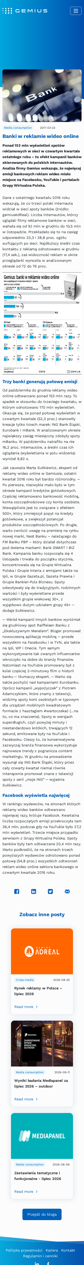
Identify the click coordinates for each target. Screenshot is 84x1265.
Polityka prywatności (24, 1250)
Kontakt (68, 1250)
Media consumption (18, 127)
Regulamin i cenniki (40, 1256)
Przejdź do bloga (42, 1214)
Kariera (52, 1250)
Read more (23, 1006)
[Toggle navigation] (76, 11)
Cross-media (25, 979)
